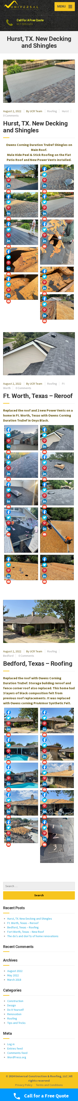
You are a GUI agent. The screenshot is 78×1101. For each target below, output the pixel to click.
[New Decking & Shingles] (21, 177)
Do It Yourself (15, 1010)
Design (11, 1005)
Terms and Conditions (49, 1085)
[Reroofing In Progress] (21, 530)
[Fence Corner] (57, 748)
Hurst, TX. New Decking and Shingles (35, 127)
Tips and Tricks (16, 1023)
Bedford (8, 656)
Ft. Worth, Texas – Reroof (38, 395)
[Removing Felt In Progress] (21, 830)
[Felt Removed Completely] (57, 775)
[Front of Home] (21, 720)
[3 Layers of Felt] (57, 840)
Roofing (52, 111)
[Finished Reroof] (21, 438)
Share (8, 169)
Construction (15, 1001)
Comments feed (17, 1053)
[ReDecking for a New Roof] (57, 307)
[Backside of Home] (21, 748)
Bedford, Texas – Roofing (37, 663)
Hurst (65, 111)
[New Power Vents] (21, 465)
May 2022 (13, 975)
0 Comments (11, 115)
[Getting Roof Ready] (57, 530)
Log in (11, 1044)
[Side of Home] (57, 720)
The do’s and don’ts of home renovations (32, 936)
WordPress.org (16, 1057)
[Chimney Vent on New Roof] (57, 465)
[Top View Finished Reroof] (57, 438)
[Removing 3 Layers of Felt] (21, 803)
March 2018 (14, 980)
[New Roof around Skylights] (21, 492)
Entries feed (15, 1048)
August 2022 (14, 971)
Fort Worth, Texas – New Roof (25, 932)
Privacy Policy (23, 1085)
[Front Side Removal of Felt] (57, 803)
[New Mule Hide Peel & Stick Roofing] (57, 204)
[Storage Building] (21, 775)
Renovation (14, 1014)
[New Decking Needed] (57, 242)
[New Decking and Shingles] (57, 177)
